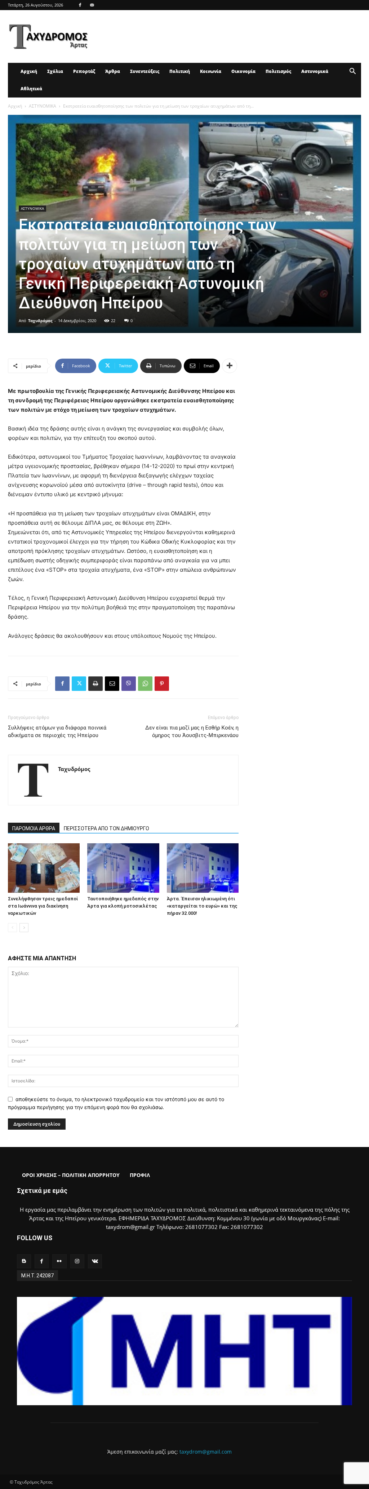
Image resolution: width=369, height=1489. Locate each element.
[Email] (112, 683)
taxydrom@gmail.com (205, 1451)
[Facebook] (80, 5)
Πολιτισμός (278, 71)
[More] (229, 366)
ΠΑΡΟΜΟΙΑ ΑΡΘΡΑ (33, 828)
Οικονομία (243, 71)
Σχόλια (55, 71)
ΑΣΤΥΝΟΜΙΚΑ (42, 106)
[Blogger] (24, 1261)
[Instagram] (77, 1261)
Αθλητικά (31, 89)
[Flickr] (59, 1261)
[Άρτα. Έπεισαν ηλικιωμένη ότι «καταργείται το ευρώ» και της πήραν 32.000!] (203, 868)
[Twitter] (79, 683)
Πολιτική (179, 71)
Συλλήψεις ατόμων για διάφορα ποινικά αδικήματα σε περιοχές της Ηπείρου (57, 731)
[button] (352, 72)
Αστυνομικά (314, 71)
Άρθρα (112, 71)
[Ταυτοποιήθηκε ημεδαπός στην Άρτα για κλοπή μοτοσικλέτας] (123, 868)
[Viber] (128, 683)
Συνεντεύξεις (144, 71)
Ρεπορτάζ (84, 71)
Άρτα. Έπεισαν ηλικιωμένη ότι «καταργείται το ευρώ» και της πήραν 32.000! (202, 906)
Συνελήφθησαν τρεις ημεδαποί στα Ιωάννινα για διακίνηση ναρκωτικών (43, 906)
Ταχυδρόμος (40, 320)
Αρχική (29, 71)
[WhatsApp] (145, 683)
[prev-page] (12, 927)
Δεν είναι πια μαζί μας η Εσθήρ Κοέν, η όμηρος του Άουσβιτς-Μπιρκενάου (192, 731)
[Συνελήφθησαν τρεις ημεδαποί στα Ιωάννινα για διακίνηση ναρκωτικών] (44, 868)
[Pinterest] (162, 683)
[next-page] (23, 927)
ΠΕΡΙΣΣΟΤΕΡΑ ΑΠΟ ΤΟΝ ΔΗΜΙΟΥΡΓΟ (106, 828)
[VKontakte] (95, 1261)
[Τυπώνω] (95, 683)
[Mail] (91, 5)
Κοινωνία (210, 71)
